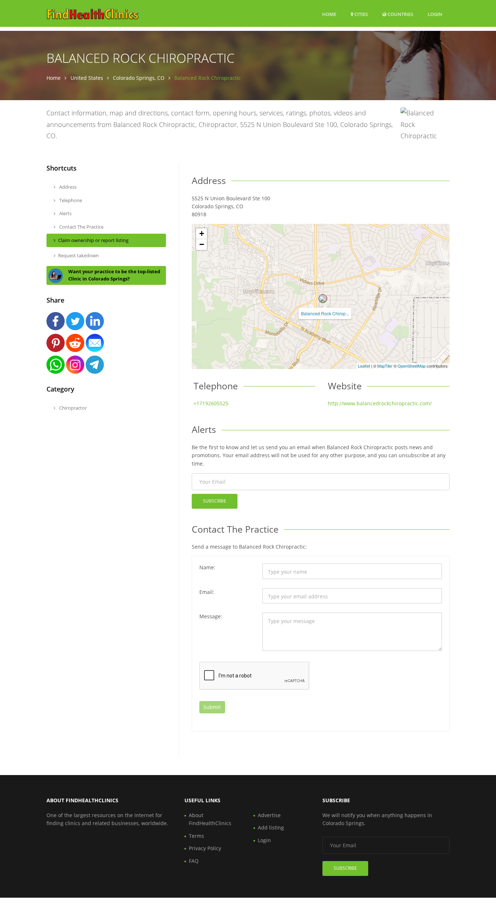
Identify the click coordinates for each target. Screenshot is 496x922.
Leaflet (364, 366)
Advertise (269, 815)
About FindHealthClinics (210, 819)
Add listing (271, 827)
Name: (207, 567)
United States (86, 77)
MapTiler (385, 366)
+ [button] (201, 233)
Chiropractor (72, 408)
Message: (210, 616)
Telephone (70, 200)
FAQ (194, 860)
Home (329, 14)
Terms (196, 835)
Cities (360, 14)
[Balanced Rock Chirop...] (322, 298)
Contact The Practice (80, 227)
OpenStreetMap (412, 366)
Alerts (65, 213)
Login (435, 14)
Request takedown (78, 255)
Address (67, 187)
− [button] (201, 244)
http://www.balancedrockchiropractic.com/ (380, 403)
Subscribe (214, 501)
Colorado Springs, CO (138, 77)
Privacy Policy (205, 848)
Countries (399, 14)
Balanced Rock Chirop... (325, 313)
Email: (206, 592)
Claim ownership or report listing (93, 240)
